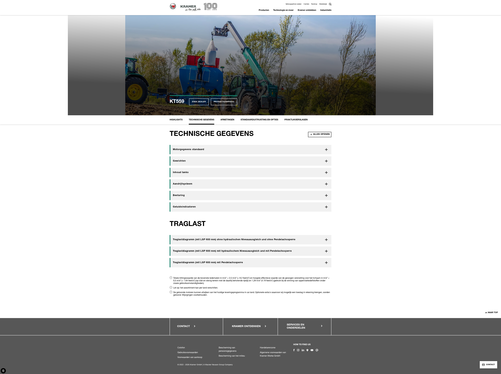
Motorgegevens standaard (188, 149)
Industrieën (325, 10)
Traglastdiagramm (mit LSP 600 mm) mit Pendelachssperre (208, 262)
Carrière (306, 4)
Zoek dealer (199, 102)
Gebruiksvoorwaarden (187, 352)
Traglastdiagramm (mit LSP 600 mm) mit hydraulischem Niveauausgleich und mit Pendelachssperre (232, 251)
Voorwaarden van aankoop (189, 357)
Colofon (181, 347)
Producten (264, 10)
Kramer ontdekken (307, 10)
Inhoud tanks (181, 172)
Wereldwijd (323, 4)
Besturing (179, 195)
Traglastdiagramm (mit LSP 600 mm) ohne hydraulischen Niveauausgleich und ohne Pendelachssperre (234, 240)
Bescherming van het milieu (232, 355)
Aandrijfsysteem (182, 184)
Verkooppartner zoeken (294, 4)
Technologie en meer (283, 10)
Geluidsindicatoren (184, 207)
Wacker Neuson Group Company (219, 364)
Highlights (176, 120)
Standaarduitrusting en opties (259, 120)
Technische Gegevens (201, 120)
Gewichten (179, 161)
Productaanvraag (224, 102)
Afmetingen (227, 120)
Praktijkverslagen (296, 120)
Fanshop (314, 4)
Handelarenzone (267, 347)
